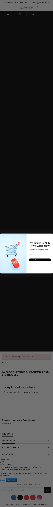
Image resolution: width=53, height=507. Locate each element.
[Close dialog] (51, 235)
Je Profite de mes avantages (40, 260)
